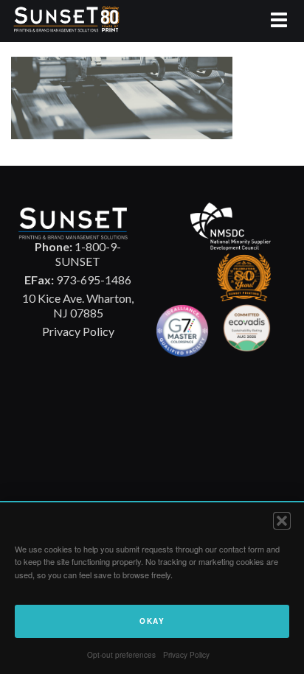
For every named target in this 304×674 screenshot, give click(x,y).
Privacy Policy (186, 655)
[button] (281, 520)
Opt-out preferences (121, 655)
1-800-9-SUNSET (78, 253)
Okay (152, 621)
